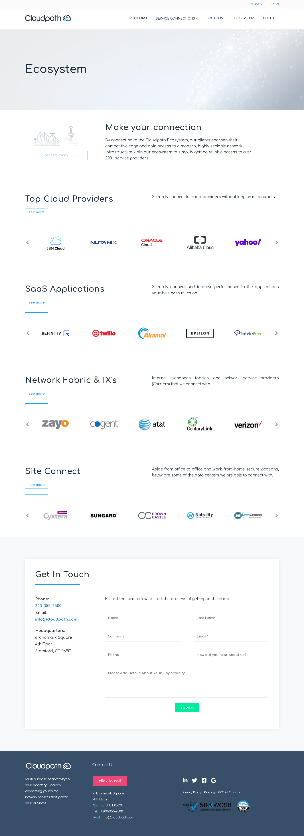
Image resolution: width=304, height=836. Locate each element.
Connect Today (56, 155)
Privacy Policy (191, 792)
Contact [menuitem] (271, 18)
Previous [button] (27, 242)
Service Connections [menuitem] (175, 18)
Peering (209, 792)
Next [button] (276, 242)
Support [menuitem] (257, 4)
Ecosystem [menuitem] (244, 18)
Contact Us (103, 765)
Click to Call (110, 781)
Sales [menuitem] (275, 4)
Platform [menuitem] (138, 18)
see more (37, 212)
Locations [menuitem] (216, 18)
